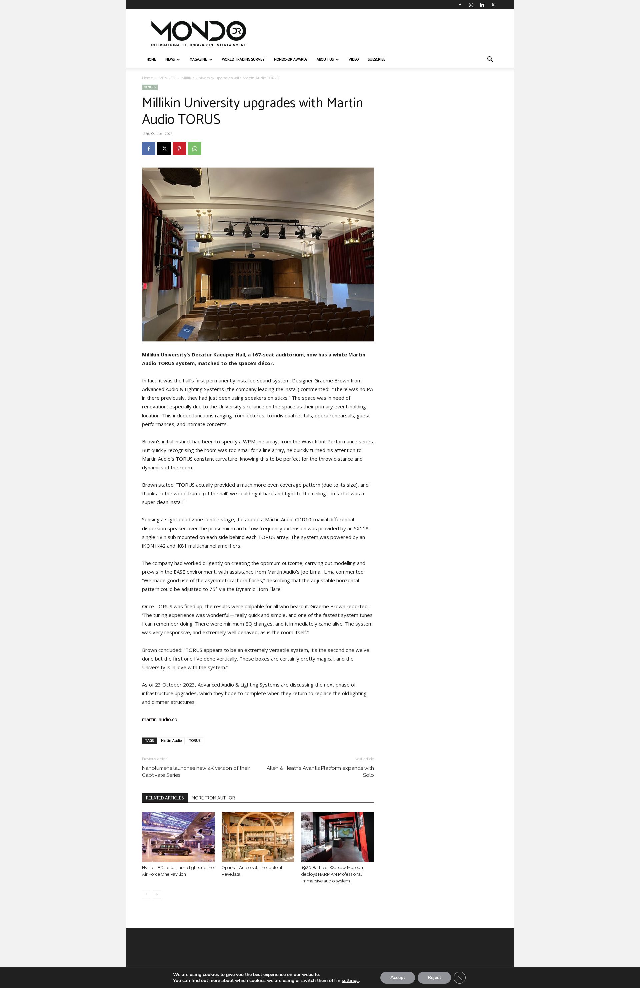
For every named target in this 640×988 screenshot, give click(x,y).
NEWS (170, 60)
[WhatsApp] (194, 148)
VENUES (167, 78)
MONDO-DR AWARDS (290, 60)
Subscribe (376, 60)
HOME (151, 60)
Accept (397, 977)
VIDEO (354, 60)
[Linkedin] (482, 4)
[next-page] (157, 894)
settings (350, 981)
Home (147, 78)
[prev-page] (146, 894)
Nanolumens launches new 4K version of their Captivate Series (196, 771)
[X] (493, 4)
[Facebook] (460, 4)
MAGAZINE (198, 60)
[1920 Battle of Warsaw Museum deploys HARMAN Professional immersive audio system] (337, 837)
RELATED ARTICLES (165, 798)
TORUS (194, 741)
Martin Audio (171, 741)
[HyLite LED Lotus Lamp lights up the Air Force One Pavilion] (178, 837)
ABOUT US (325, 60)
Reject (434, 977)
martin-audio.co (159, 719)
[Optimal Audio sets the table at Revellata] (258, 837)
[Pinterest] (179, 148)
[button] (490, 60)
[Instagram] (471, 4)
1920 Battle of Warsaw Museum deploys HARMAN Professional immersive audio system (333, 874)
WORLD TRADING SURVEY (243, 60)
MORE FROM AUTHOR (213, 798)
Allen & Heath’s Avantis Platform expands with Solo (320, 771)
